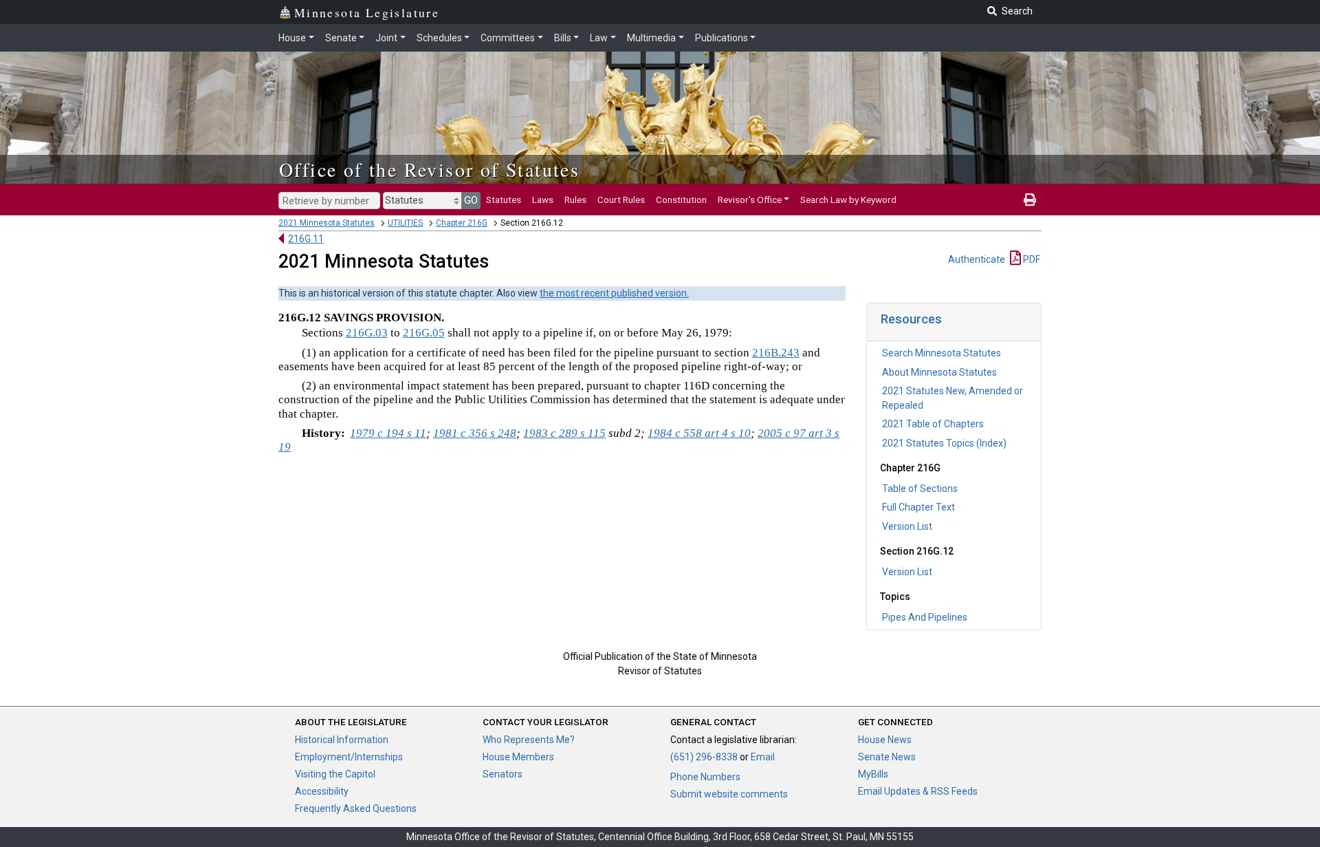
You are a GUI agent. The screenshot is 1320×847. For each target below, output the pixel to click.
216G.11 (306, 238)
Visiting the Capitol (335, 774)
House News (885, 739)
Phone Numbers (705, 776)
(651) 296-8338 (704, 756)
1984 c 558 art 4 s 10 (699, 433)
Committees (508, 37)
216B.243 (776, 352)
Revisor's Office (750, 199)
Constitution (681, 199)
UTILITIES (405, 223)
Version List (907, 526)
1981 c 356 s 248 (474, 433)
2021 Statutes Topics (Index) (944, 443)
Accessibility (322, 791)
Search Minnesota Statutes (941, 352)
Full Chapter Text (918, 507)
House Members (518, 756)
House (292, 37)
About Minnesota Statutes (939, 372)
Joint (386, 37)
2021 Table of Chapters (933, 423)
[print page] (1030, 199)
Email (763, 756)
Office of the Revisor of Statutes (429, 169)
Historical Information (341, 739)
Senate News (887, 756)
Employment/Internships (349, 756)
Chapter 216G (461, 223)
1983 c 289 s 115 (564, 433)
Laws (542, 199)
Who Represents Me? (529, 739)
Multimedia (651, 37)
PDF (1030, 259)
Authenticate (976, 259)
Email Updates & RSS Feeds (918, 791)
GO (471, 200)
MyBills (873, 774)
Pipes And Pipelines (924, 617)
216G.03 (367, 332)
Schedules (439, 37)
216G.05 (424, 332)
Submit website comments (729, 794)
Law (599, 37)
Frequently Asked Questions (356, 808)
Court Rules (621, 199)
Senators (502, 774)
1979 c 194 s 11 (388, 433)
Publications (721, 37)
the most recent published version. (614, 293)
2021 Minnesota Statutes (326, 223)
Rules (575, 199)
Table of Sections (920, 488)
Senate (341, 37)
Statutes (503, 199)
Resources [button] (911, 319)
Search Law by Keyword (848, 199)
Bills (562, 37)
